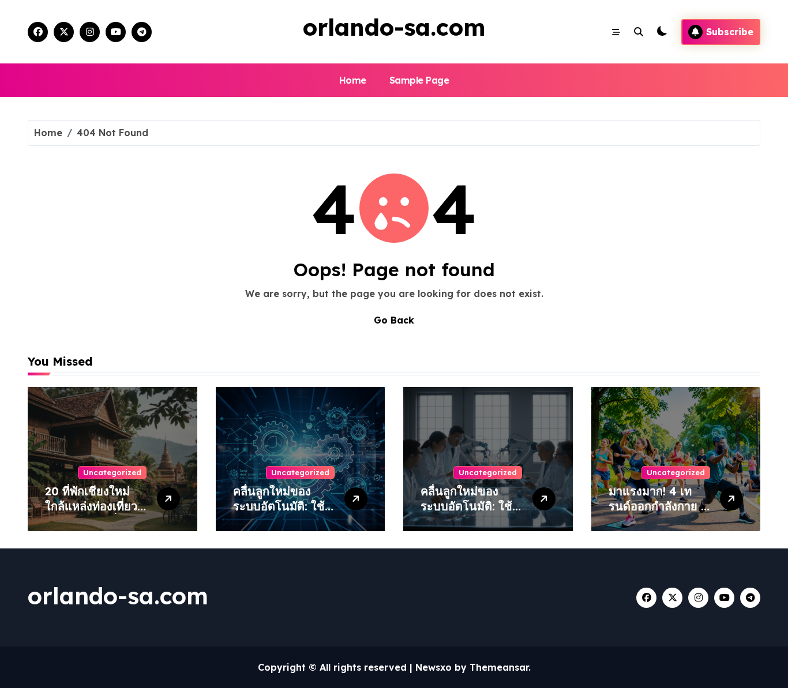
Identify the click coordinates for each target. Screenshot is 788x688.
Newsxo (433, 667)
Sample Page (419, 80)
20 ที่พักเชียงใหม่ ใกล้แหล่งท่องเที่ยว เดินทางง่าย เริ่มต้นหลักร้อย (92, 513)
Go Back (394, 320)
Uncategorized (112, 472)
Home (352, 80)
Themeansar (499, 667)
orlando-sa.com (394, 27)
